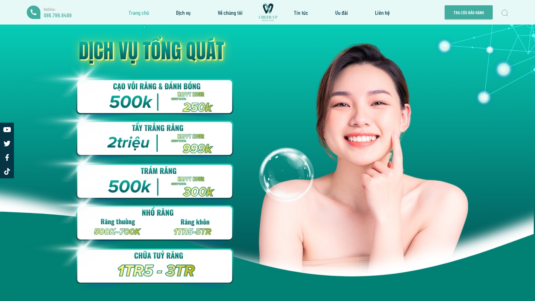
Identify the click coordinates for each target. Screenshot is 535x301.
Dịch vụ (183, 12)
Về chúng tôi (230, 12)
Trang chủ (138, 12)
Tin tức (301, 12)
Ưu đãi (341, 12)
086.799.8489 (58, 15)
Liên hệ (382, 12)
